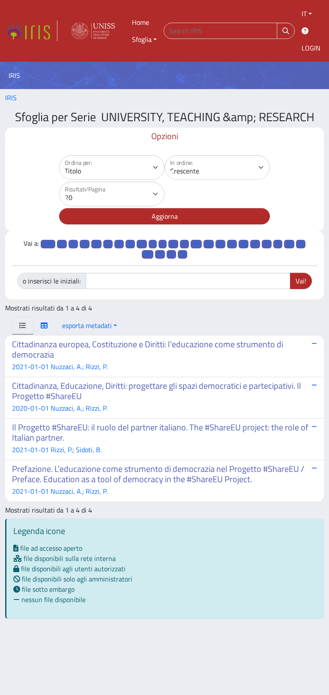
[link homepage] (31, 31)
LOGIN (311, 48)
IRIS (11, 97)
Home (140, 22)
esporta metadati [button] (87, 325)
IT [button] (304, 14)
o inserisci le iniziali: (52, 281)
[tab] (22, 325)
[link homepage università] (93, 31)
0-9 (48, 244)
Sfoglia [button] (142, 39)
